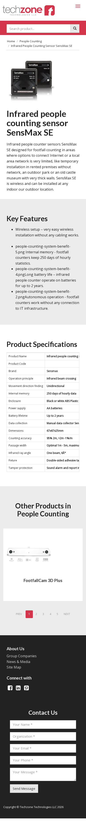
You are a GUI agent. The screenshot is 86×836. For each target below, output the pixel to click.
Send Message (24, 788)
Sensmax (52, 371)
